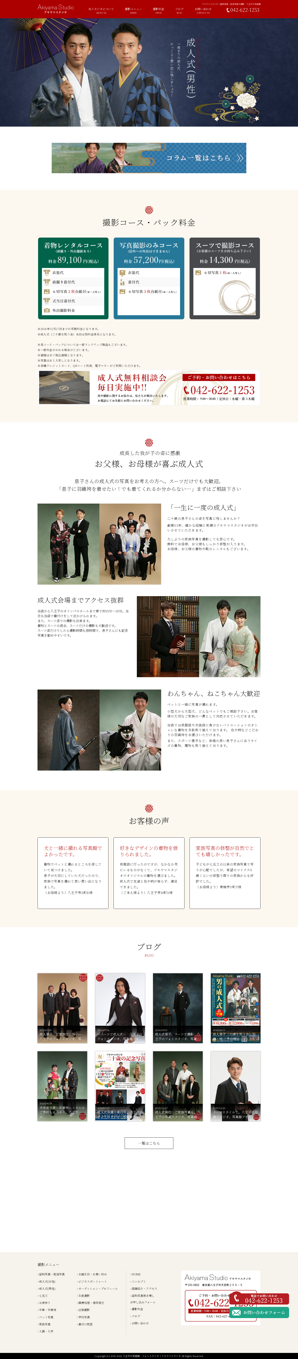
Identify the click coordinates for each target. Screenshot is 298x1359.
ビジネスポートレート (92, 1281)
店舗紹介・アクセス (144, 1288)
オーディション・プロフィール (98, 1288)
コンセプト (139, 1281)
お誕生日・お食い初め (92, 1274)
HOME (136, 1274)
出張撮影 (84, 1310)
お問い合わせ (140, 1323)
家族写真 (44, 1324)
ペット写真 (46, 1317)
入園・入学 (46, 1331)
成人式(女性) (47, 1281)
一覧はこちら (149, 1143)
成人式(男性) (47, 1288)
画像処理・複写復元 (91, 1303)
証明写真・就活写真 (52, 1274)
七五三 (43, 1296)
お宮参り (44, 1303)
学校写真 (84, 1317)
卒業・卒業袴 (47, 1310)
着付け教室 (85, 1324)
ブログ (179, 10)
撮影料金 (158, 10)
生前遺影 (84, 1296)
